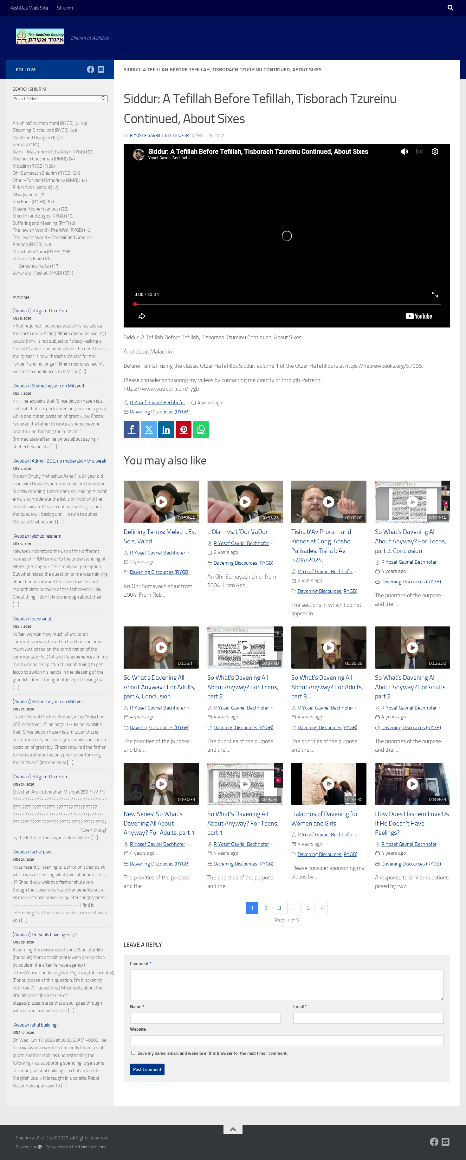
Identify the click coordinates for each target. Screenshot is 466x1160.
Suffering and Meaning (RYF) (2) (44, 223)
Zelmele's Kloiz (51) (32, 259)
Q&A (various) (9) (29, 195)
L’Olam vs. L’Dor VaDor (237, 531)
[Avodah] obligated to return (40, 311)
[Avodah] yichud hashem (37, 536)
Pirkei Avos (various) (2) (35, 187)
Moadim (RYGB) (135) (34, 166)
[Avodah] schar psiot (33, 852)
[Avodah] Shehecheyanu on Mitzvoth (49, 386)
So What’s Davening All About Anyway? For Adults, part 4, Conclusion (159, 687)
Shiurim (65, 8)
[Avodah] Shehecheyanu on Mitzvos (48, 701)
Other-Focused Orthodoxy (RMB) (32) (50, 180)
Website (138, 1029)
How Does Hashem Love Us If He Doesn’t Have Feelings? (412, 823)
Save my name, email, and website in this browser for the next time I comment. (213, 1053)
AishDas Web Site (29, 8)
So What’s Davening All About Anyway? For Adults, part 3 (327, 687)
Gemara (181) (26, 144)
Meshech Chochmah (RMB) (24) (44, 159)
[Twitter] (149, 429)
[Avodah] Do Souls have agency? (45, 934)
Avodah (21, 298)
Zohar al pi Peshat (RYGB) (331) (43, 273)
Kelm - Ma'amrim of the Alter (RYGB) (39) (53, 152)
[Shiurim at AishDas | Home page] (40, 36)
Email (300, 1006)
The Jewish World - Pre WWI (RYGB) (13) (52, 230)
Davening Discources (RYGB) (160, 412)
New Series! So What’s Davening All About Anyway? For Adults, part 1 (159, 823)
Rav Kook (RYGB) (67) (33, 201)
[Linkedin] (166, 429)
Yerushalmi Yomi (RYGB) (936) (42, 252)
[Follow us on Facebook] (90, 69)
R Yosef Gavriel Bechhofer (159, 135)
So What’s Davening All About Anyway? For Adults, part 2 (411, 687)
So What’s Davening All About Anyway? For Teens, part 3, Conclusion (410, 541)
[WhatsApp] (201, 429)
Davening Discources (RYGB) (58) (45, 130)
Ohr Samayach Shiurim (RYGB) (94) (46, 173)
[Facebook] (131, 429)
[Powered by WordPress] (40, 1147)
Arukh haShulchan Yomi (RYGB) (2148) (50, 123)
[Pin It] (183, 429)
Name (137, 1006)
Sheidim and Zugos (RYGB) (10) (43, 216)
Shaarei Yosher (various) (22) (40, 209)
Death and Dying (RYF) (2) (38, 137)
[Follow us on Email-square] (101, 69)
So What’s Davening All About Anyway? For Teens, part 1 (242, 823)
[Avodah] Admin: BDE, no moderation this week (59, 461)
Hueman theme (93, 1146)
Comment (141, 963)
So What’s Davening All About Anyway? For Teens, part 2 (242, 687)
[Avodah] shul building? (36, 1025)
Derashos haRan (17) (39, 266)
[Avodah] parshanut (32, 619)
